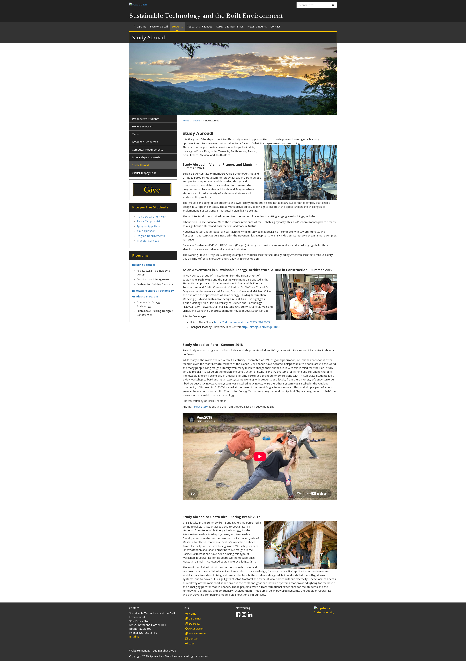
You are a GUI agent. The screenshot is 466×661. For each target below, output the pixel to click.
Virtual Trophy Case (144, 173)
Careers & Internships (230, 26)
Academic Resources (145, 142)
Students (177, 26)
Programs (140, 26)
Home (186, 120)
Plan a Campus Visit (149, 221)
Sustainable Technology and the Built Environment (206, 15)
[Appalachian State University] (179, 5)
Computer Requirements (147, 149)
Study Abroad (140, 165)
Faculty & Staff (159, 26)
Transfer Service (147, 240)
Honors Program (142, 126)
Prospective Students (145, 119)
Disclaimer (195, 618)
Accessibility (196, 628)
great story (200, 406)
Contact (275, 26)
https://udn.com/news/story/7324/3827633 (242, 322)
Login (191, 643)
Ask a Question (146, 231)
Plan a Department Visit (151, 216)
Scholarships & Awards (146, 157)
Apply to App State (148, 226)
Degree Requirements (151, 236)
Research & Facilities (199, 26)
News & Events (257, 26)
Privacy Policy (197, 633)
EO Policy (194, 623)
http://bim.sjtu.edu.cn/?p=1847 (261, 327)
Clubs (135, 134)
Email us (134, 636)
